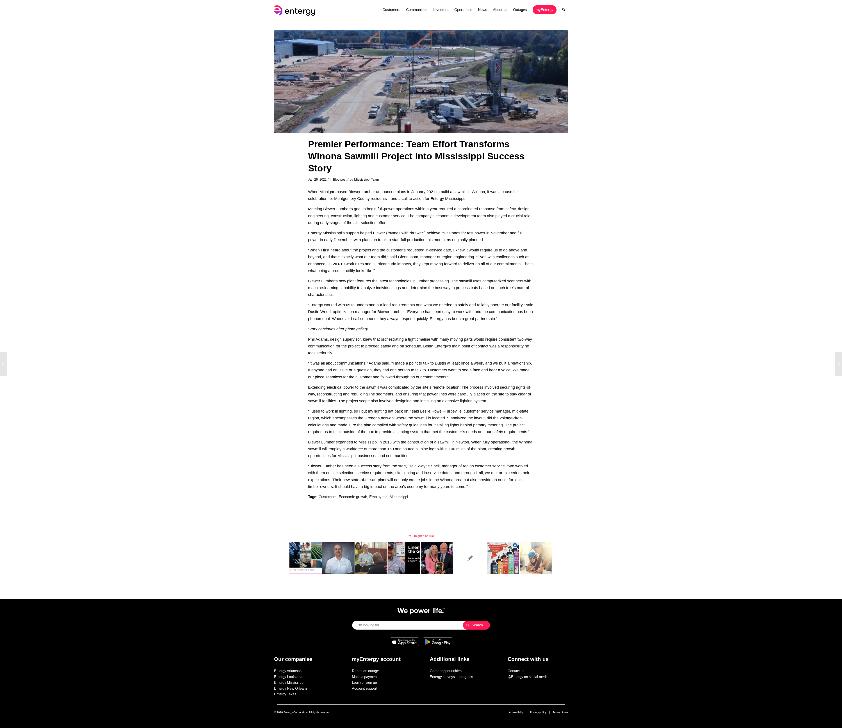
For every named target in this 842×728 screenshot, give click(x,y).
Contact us (516, 671)
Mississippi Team (366, 179)
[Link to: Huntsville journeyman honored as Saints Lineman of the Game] (404, 558)
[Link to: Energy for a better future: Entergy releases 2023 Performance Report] (305, 558)
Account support (364, 688)
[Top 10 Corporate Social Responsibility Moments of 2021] (3, 364)
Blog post (339, 179)
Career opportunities (446, 671)
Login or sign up (364, 682)
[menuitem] (391, 10)
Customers (328, 497)
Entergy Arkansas (287, 671)
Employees (378, 497)
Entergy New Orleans (290, 688)
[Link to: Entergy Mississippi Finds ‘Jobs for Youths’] (536, 558)
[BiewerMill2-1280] (421, 81)
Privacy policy (538, 712)
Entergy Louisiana (288, 677)
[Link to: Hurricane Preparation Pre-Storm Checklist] (503, 558)
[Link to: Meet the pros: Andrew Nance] (338, 558)
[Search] (563, 10)
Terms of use (560, 712)
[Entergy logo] (295, 10)
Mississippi (399, 497)
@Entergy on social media (528, 677)
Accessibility (516, 712)
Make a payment (365, 677)
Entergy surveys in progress (451, 677)
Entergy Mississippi (289, 682)
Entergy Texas (285, 694)
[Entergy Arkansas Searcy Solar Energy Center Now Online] (838, 364)
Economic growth (353, 497)
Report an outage (365, 671)
